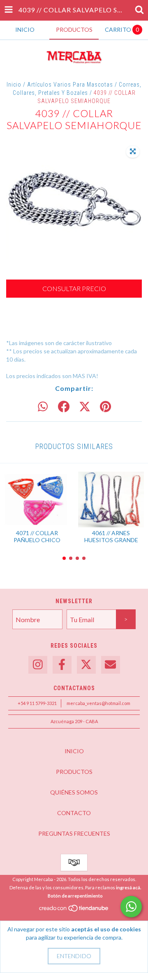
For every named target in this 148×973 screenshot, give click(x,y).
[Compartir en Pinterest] (105, 407)
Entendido (74, 955)
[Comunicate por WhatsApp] (131, 906)
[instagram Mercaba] (37, 665)
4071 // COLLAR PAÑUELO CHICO (37, 536)
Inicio (14, 84)
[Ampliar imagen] (133, 152)
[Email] (110, 665)
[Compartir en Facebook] (63, 407)
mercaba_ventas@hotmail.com (98, 703)
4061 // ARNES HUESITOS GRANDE (111, 536)
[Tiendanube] (74, 910)
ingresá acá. (128, 887)
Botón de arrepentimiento (75, 895)
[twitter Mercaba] (86, 665)
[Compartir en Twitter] (84, 407)
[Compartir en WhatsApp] (43, 407)
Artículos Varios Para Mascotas (70, 84)
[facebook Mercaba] (62, 665)
